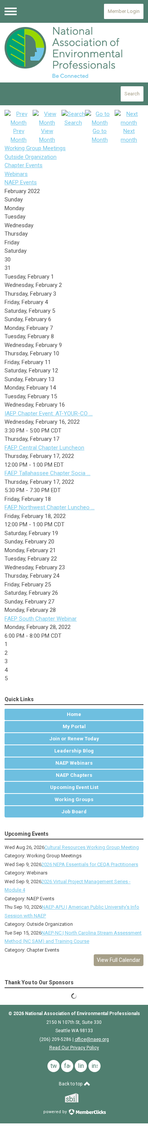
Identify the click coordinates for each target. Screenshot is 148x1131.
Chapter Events (24, 165)
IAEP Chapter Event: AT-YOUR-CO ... (49, 413)
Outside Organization (31, 157)
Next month (129, 135)
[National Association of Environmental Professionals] (74, 52)
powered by (55, 1111)
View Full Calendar (118, 960)
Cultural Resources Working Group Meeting (91, 847)
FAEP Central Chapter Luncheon (44, 447)
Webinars (16, 174)
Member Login (124, 11)
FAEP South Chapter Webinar (41, 618)
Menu (11, 11)
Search (132, 94)
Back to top (71, 1084)
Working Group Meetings (35, 148)
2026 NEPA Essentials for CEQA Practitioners (89, 864)
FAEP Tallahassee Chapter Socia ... (47, 473)
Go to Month (100, 135)
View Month (47, 135)
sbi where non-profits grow (81, 1097)
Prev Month (19, 135)
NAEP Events (21, 182)
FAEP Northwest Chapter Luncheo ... (49, 507)
